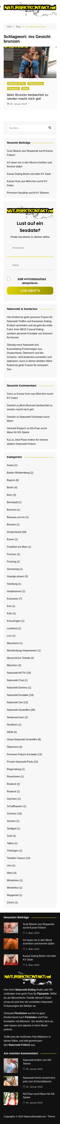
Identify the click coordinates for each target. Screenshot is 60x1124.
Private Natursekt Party (20, 761)
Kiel (9, 606)
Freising (11, 561)
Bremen (11, 524)
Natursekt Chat (15, 680)
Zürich (10, 902)
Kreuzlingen (14, 621)
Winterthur (13, 887)
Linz (9, 635)
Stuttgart (11, 828)
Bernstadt (12, 502)
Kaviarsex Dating (41, 321)
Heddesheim (14, 591)
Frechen (11, 554)
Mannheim (13, 643)
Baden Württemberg (18, 472)
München (12, 665)
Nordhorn (12, 724)
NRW (10, 732)
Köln (9, 613)
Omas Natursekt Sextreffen (22, 739)
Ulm (9, 865)
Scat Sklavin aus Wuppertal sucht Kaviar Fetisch (30, 153)
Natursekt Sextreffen (18, 710)
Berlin (10, 487)
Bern (9, 495)
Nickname (18, 247)
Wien (25, 88)
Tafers (10, 843)
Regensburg (14, 769)
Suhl (9, 835)
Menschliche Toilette (18, 658)
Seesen (11, 821)
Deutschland (14, 532)
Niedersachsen (15, 717)
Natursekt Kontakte (17, 695)
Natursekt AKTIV (16, 83)
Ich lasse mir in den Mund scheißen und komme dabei (29, 164)
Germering (13, 569)
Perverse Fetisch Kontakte (22, 754)
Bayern (11, 480)
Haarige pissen (15, 576)
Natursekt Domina (17, 687)
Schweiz (12, 813)
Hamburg (12, 584)
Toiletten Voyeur (16, 858)
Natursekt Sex (35, 83)
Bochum (11, 509)
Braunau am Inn (16, 517)
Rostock (11, 784)
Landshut (12, 628)
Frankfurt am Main (17, 546)
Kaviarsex (12, 598)
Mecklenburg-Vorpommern (22, 650)
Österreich (13, 88)
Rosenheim (13, 776)
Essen (10, 539)
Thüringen (13, 850)
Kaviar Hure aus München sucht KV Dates (27, 183)
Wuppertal (13, 895)
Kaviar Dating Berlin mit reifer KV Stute (29, 174)
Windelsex (13, 880)
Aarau (10, 465)
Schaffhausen (15, 806)
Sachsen (12, 798)
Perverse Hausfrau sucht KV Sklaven (28, 192)
